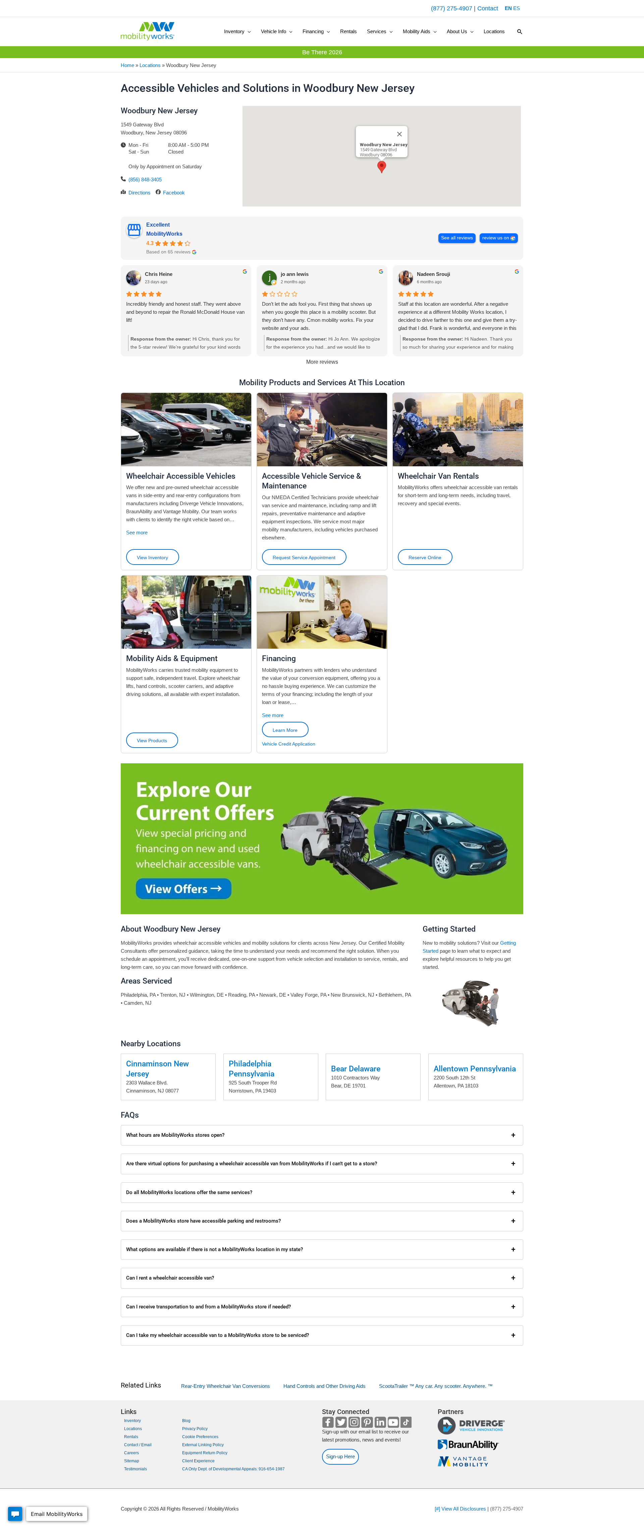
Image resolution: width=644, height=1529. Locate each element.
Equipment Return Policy (204, 1453)
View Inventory (152, 557)
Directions (139, 192)
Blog (186, 1420)
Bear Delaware (355, 1068)
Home (127, 65)
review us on (495, 237)
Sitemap (131, 1461)
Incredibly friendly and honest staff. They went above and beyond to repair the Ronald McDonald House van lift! (185, 312)
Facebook (174, 192)
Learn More (285, 730)
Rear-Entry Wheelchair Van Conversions (225, 1386)
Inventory (132, 1420)
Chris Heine (158, 274)
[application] (248, 31)
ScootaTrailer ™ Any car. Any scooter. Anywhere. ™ (436, 1386)
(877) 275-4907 (451, 8)
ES (516, 8)
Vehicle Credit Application (288, 744)
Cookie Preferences (200, 1436)
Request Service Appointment (304, 557)
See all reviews (457, 237)
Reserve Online (425, 557)
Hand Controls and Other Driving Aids (324, 1386)
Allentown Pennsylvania (475, 1068)
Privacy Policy (195, 1428)
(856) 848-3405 (145, 179)
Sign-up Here (340, 1456)
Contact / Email (138, 1445)
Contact (487, 8)
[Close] (399, 134)
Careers (131, 1453)
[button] (237, 31)
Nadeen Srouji (433, 274)
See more (137, 532)
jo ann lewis (295, 274)
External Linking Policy (203, 1445)
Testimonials (135, 1469)
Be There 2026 (322, 52)
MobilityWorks (164, 234)
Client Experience (198, 1461)
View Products (152, 740)
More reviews (322, 362)
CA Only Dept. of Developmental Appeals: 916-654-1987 (233, 1469)
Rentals (131, 1436)
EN (508, 8)
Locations (150, 65)
